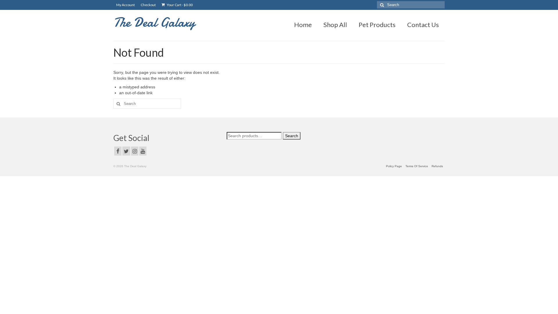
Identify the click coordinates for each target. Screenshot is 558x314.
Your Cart (179, 5)
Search (291, 135)
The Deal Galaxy (154, 22)
